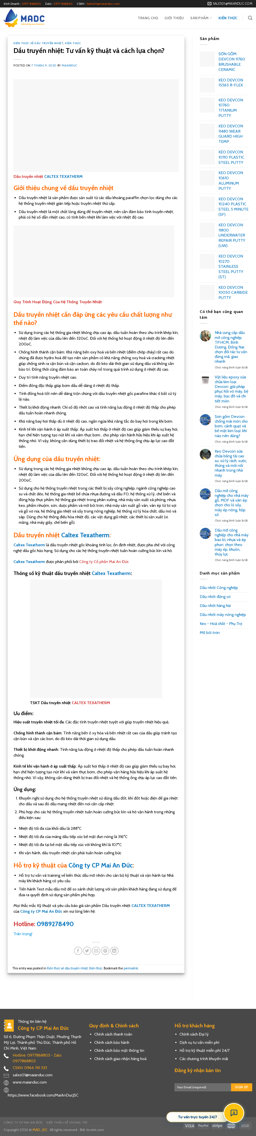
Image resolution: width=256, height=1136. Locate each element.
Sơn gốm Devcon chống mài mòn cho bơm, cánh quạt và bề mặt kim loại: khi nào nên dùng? (231, 426)
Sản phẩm (199, 18)
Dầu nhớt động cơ (215, 596)
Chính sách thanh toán (113, 1034)
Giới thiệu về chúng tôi (66, 1122)
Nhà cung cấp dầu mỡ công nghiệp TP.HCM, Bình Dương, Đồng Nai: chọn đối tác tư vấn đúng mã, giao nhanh (231, 347)
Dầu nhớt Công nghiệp (219, 587)
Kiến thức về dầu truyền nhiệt (38, 43)
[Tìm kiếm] (250, 18)
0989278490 (55, 924)
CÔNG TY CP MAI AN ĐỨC (23, 1122)
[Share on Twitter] (87, 951)
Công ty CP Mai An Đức (100, 865)
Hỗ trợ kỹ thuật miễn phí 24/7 (205, 1050)
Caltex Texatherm (85, 535)
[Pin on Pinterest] (105, 951)
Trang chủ (148, 18)
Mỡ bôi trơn (210, 632)
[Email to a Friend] (96, 951)
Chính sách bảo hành (111, 1042)
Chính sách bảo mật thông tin (119, 1050)
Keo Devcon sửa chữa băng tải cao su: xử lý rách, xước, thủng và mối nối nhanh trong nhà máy (231, 463)
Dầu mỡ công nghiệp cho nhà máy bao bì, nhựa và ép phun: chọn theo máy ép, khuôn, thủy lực (231, 542)
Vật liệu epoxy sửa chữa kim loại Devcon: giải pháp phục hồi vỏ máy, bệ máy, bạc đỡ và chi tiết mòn (231, 389)
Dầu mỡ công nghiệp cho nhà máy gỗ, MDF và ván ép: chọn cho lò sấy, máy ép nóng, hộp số (231, 502)
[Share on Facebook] (78, 951)
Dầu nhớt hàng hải (215, 605)
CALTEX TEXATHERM (63, 176)
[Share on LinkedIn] (114, 951)
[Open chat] (234, 1113)
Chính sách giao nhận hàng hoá (120, 1058)
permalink (131, 968)
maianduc (69, 65)
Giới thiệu (174, 18)
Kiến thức (228, 18)
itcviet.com (95, 1130)
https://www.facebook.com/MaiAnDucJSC (43, 1095)
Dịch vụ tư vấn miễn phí (199, 1042)
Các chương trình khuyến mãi (204, 1058)
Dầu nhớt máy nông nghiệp (223, 614)
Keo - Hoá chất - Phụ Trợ (221, 623)
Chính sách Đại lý (194, 1034)
